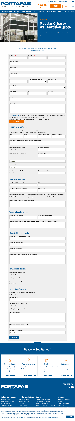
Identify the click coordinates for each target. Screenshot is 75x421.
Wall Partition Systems (7, 406)
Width (11, 134)
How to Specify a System (43, 399)
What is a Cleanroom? (42, 403)
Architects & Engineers (64, 399)
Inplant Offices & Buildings (8, 401)
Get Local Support (29, 375)
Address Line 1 (13, 67)
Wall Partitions (26, 11)
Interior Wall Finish (14, 159)
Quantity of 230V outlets (15, 248)
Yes (11, 149)
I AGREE (70, 416)
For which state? (13, 297)
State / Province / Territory (35, 79)
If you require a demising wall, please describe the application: (25, 140)
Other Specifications (14, 312)
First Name (12, 55)
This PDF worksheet (14, 115)
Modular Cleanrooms (6, 403)
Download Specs (66, 375)
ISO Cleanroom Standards (43, 401)
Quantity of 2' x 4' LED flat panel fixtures (19, 236)
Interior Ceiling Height (43, 134)
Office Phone (12, 91)
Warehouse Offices (24, 399)
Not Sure (20, 310)
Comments (12, 103)
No (15, 149)
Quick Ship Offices (5, 399)
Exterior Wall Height (57, 134)
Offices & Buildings (6, 11)
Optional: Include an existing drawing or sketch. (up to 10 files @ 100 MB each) (29, 119)
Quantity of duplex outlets (16, 242)
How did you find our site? (16, 330)
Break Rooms (22, 403)
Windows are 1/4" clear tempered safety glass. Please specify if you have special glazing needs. (33, 221)
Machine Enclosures (24, 401)
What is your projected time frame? (18, 324)
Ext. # (29, 91)
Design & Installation (63, 403)
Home (42, 33)
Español (72, 1)
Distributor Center (52, 1)
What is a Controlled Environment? (45, 406)
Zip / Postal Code (51, 79)
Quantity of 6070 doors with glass (18, 188)
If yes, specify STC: (42, 153)
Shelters (41, 11)
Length (25, 134)
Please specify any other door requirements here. (22, 200)
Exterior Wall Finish (14, 165)
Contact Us (48, 375)
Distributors (61, 406)
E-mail (11, 97)
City (10, 79)
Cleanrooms (17, 11)
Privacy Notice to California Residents (49, 417)
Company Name (13, 61)
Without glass (41, 182)
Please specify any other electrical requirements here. (23, 254)
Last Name (31, 55)
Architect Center (63, 1)
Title (48, 55)
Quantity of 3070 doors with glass (18, 182)
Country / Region (13, 85)
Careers (60, 401)
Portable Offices (23, 406)
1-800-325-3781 (67, 384)
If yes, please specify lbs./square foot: (47, 171)
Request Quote (55, 6)
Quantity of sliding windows (45, 215)
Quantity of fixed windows (16, 215)
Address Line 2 (13, 73)
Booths (35, 11)
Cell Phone (50, 91)
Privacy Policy (20, 417)
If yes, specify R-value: (43, 147)
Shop (66, 6)
